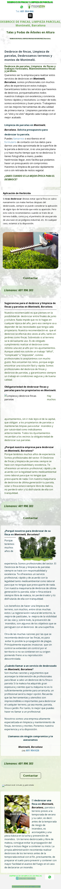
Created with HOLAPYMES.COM (26, 886)
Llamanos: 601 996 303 (18, 290)
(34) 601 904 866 (27, 878)
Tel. (24, 11)
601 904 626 (32, 750)
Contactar (30, 278)
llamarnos (19, 138)
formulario (10, 142)
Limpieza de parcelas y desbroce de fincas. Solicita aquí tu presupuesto (30, 38)
